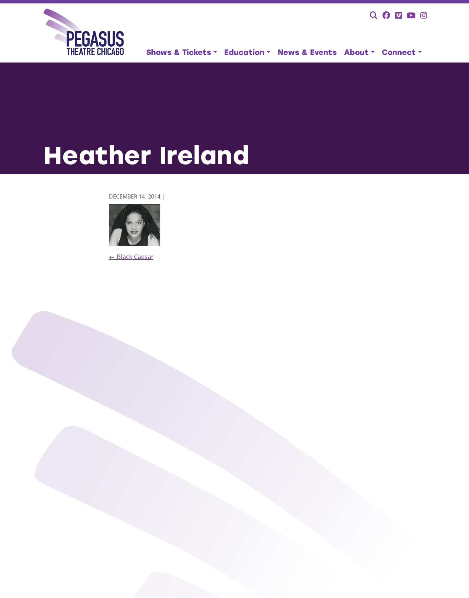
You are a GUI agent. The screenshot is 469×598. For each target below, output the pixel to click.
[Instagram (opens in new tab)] (423, 15)
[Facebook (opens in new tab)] (386, 15)
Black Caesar (131, 256)
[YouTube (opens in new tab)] (411, 15)
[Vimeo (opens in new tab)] (398, 15)
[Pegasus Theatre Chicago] (84, 33)
